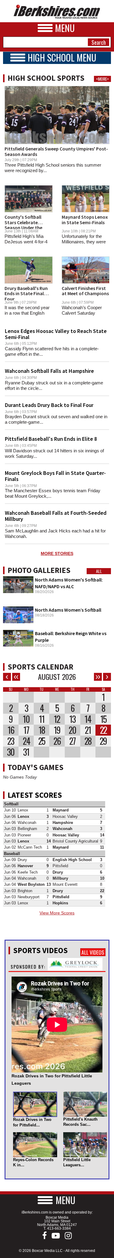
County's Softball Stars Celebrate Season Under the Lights (23, 225)
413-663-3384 (59, 1228)
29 (103, 741)
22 (103, 730)
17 (26, 730)
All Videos (92, 952)
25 (41, 741)
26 (57, 741)
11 (41, 719)
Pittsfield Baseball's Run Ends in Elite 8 (51, 438)
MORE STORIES (57, 553)
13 (72, 719)
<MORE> (102, 79)
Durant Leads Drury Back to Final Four (49, 404)
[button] (57, 1200)
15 (103, 719)
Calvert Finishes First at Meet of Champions (85, 291)
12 (57, 719)
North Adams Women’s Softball (68, 610)
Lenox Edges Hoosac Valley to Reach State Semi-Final (56, 334)
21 (88, 730)
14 (88, 719)
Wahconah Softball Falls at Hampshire (49, 370)
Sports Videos (40, 950)
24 (26, 741)
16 (11, 730)
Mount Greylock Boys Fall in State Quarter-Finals (55, 475)
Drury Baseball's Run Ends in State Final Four (26, 293)
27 (72, 741)
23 (10, 741)
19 (57, 730)
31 (26, 752)
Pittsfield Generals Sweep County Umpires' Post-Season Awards (56, 151)
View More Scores (57, 912)
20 (72, 730)
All (99, 571)
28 (88, 741)
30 (10, 752)
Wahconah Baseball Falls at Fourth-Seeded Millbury (55, 515)
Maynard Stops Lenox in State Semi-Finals (85, 219)
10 (26, 719)
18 (42, 730)
